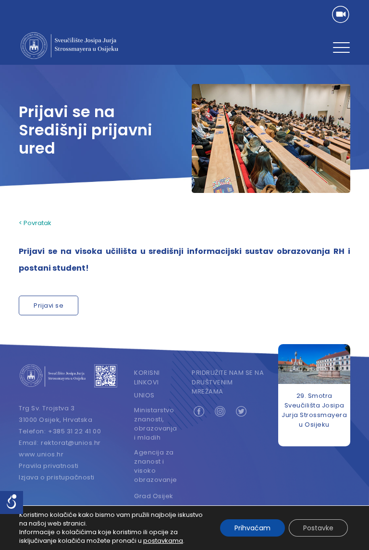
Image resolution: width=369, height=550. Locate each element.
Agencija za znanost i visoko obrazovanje (155, 466)
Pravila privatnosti (49, 465)
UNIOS (144, 395)
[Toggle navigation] (341, 48)
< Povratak (35, 222)
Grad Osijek (153, 496)
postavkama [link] (163, 540)
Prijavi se (48, 305)
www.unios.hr (41, 454)
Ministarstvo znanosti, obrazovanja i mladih (155, 424)
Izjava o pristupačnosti (57, 477)
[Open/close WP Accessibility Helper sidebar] (11, 502)
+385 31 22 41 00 (74, 431)
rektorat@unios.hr (71, 442)
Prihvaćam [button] (252, 528)
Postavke (318, 528)
